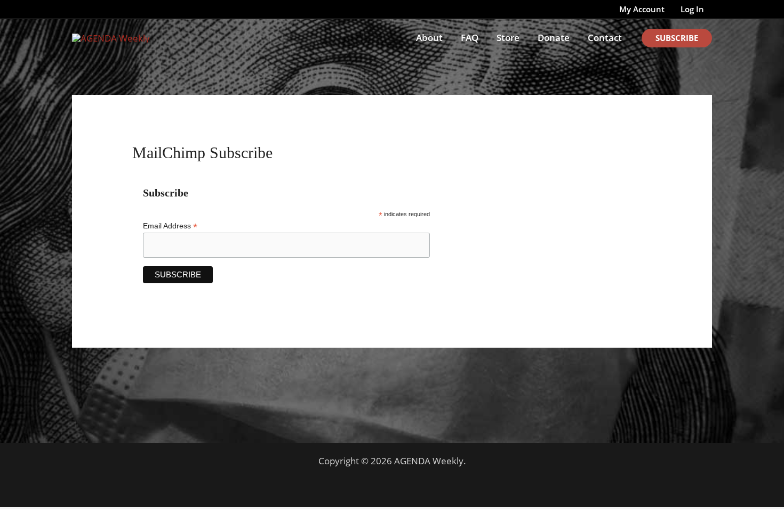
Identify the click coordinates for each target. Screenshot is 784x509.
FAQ (469, 37)
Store (508, 37)
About (429, 37)
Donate (554, 37)
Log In (692, 9)
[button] (677, 38)
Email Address (170, 226)
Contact (605, 37)
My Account (642, 9)
